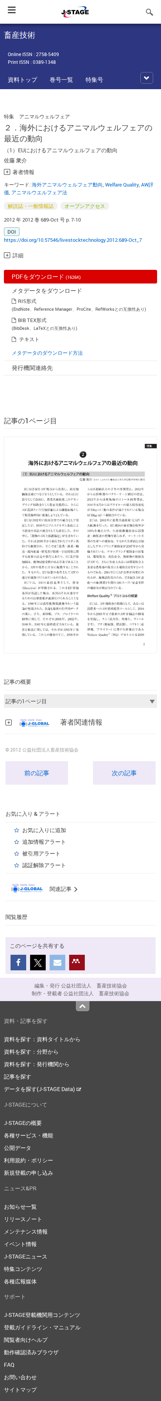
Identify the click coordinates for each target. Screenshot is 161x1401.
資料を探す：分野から (31, 1051)
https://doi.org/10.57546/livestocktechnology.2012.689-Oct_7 (73, 239)
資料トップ (22, 79)
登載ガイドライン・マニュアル (42, 1327)
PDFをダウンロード (46, 276)
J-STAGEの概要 (23, 1122)
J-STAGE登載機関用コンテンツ (42, 1314)
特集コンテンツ (23, 1269)
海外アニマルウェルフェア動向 (67, 184)
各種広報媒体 (20, 1281)
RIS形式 (27, 300)
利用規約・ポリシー (28, 1160)
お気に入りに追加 (44, 830)
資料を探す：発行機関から (37, 1064)
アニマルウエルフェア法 (39, 192)
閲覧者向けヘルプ (26, 1339)
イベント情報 (20, 1244)
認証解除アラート (44, 865)
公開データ (17, 1147)
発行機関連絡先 (32, 367)
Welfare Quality (122, 184)
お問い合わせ (20, 1377)
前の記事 (36, 773)
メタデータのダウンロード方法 (47, 352)
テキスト (29, 339)
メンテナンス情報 (26, 1231)
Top (82, 1006)
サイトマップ (20, 1389)
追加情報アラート (44, 841)
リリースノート (23, 1219)
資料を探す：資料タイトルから (42, 1039)
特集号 (94, 79)
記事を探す (17, 1076)
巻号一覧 (61, 79)
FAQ (9, 1364)
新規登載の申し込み (28, 1172)
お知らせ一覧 (20, 1206)
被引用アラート (41, 853)
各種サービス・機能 (28, 1135)
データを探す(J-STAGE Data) (40, 1089)
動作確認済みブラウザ (31, 1352)
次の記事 (124, 773)
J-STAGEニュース (25, 1256)
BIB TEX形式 (32, 320)
